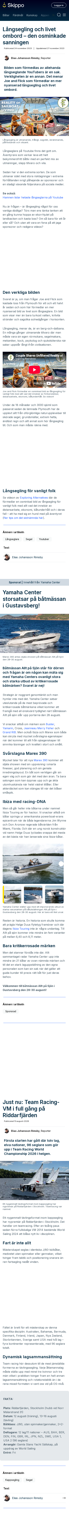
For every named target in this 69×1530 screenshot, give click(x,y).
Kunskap (32, 15)
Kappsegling (12, 1479)
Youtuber (44, 539)
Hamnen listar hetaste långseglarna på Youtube (33, 197)
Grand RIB (9, 732)
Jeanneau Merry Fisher (39, 728)
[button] (61, 863)
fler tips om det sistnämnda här (23, 517)
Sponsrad (10, 1011)
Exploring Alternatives (34, 497)
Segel (29, 539)
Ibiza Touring (21, 928)
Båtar (6, 15)
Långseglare (12, 539)
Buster (50, 724)
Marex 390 (41, 760)
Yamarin (8, 728)
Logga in (58, 5)
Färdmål (18, 15)
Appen (45, 15)
